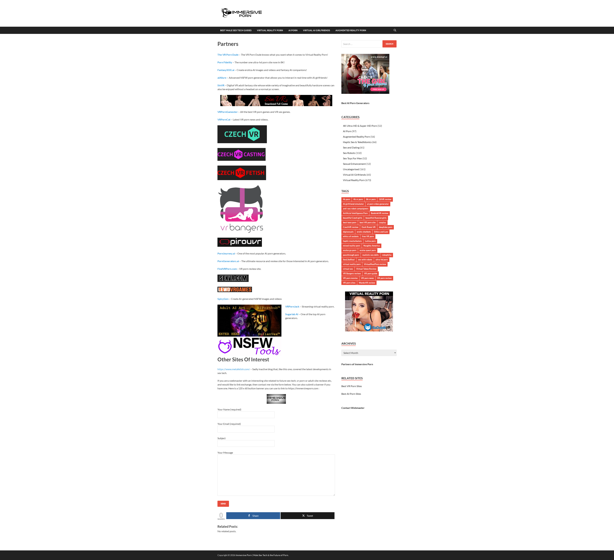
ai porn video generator (378, 204)
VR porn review (384, 278)
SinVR (220, 85)
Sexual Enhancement (354, 163)
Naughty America (371, 245)
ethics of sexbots (351, 236)
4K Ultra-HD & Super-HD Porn (360, 125)
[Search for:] (369, 43)
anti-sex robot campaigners (355, 208)
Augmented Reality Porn (350, 30)
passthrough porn (351, 255)
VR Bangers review (352, 273)
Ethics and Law (381, 231)
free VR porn (368, 236)
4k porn (346, 199)
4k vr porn (358, 199)
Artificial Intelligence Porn (355, 213)
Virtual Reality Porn (270, 30)
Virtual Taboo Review (366, 269)
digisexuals (348, 231)
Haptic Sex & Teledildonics (357, 142)
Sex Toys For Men (352, 158)
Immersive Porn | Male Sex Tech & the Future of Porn (262, 555)
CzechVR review (350, 227)
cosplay (382, 222)
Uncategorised (351, 169)
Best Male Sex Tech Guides (236, 30)
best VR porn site (368, 222)
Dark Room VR (369, 227)
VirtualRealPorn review (375, 264)
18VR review (385, 199)
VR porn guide (370, 273)
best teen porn (349, 222)
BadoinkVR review (379, 213)
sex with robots (365, 259)
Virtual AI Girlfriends (316, 30)
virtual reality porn (352, 264)
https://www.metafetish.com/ (233, 369)
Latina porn (370, 241)
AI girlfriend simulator (353, 204)
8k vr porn (371, 199)
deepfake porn (385, 227)
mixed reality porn (351, 245)
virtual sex (348, 269)
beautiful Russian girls (376, 218)
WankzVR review (367, 282)
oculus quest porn (368, 250)
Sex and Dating (351, 147)
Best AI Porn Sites (351, 393)
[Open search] (395, 30)
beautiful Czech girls (352, 218)
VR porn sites (349, 282)
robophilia (386, 255)
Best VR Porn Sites (351, 386)
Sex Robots (349, 152)
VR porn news (367, 278)
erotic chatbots (364, 231)
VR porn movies (350, 278)
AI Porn (293, 30)
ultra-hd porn (382, 259)
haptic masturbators (352, 241)
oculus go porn (349, 250)
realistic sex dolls (370, 255)
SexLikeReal (349, 259)
